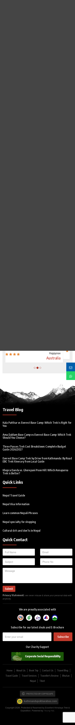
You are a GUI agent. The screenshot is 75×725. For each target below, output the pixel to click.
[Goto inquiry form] (70, 367)
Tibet (42, 680)
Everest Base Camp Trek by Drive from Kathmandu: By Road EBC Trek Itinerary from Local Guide (37, 460)
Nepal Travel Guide (14, 495)
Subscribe (63, 636)
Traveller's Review (49, 675)
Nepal (33, 680)
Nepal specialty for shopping (19, 522)
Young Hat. (49, 710)
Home (10, 670)
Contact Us (47, 670)
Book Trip (33, 670)
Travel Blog (62, 670)
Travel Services (29, 675)
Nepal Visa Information (16, 504)
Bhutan (66, 675)
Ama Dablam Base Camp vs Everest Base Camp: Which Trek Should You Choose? (37, 436)
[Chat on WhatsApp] (70, 375)
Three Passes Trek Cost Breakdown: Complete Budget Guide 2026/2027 (34, 448)
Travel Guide (11, 675)
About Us (20, 670)
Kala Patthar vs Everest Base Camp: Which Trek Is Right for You (37, 424)
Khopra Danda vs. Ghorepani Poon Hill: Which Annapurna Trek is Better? (35, 471)
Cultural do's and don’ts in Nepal (21, 530)
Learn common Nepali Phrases (20, 513)
